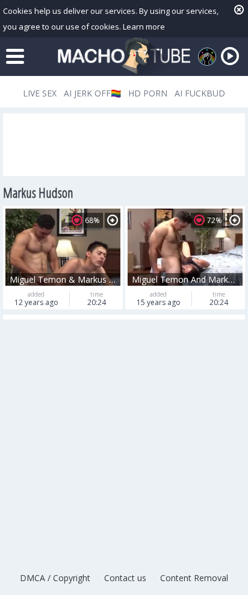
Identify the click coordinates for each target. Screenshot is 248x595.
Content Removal (194, 578)
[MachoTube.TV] (124, 56)
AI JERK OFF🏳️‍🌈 (92, 93)
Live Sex (40, 93)
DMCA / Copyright (55, 578)
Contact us (125, 578)
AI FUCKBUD (200, 93)
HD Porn (147, 93)
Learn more (144, 26)
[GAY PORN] (207, 57)
